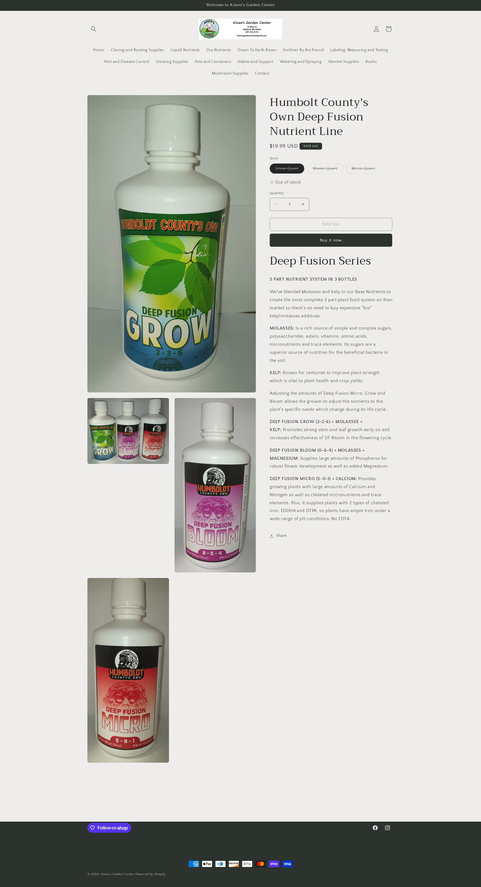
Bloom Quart (328, 170)
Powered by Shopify (150, 874)
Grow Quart (290, 170)
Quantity (277, 193)
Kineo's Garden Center (117, 874)
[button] (93, 29)
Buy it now (331, 240)
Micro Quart (366, 170)
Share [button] (281, 535)
